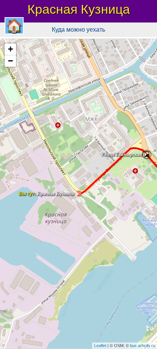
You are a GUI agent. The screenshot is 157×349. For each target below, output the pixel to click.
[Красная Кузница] (78, 194)
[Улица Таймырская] (146, 154)
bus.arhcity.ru (142, 345)
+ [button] (10, 49)
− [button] (10, 61)
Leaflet (100, 345)
